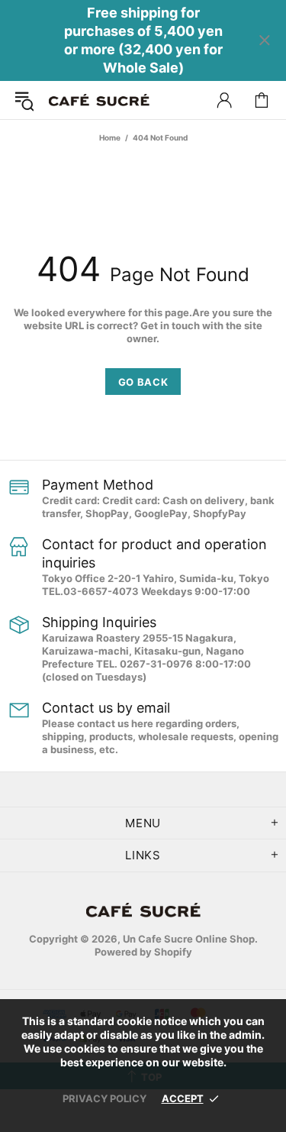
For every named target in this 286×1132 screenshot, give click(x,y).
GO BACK (143, 382)
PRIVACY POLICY (104, 1098)
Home (110, 137)
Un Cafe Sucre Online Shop (99, 100)
